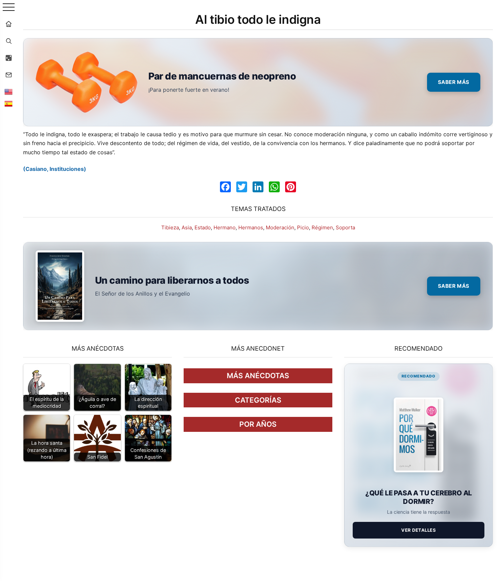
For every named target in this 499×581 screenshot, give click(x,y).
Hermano (225, 227)
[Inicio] (8, 24)
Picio (303, 227)
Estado (203, 227)
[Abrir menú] (9, 7)
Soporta (345, 227)
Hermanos (250, 227)
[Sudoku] (8, 58)
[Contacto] (8, 75)
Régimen (322, 227)
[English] (8, 92)
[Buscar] (8, 41)
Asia (187, 227)
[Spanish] (8, 104)
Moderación (280, 227)
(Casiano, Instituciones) (54, 168)
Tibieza (170, 227)
